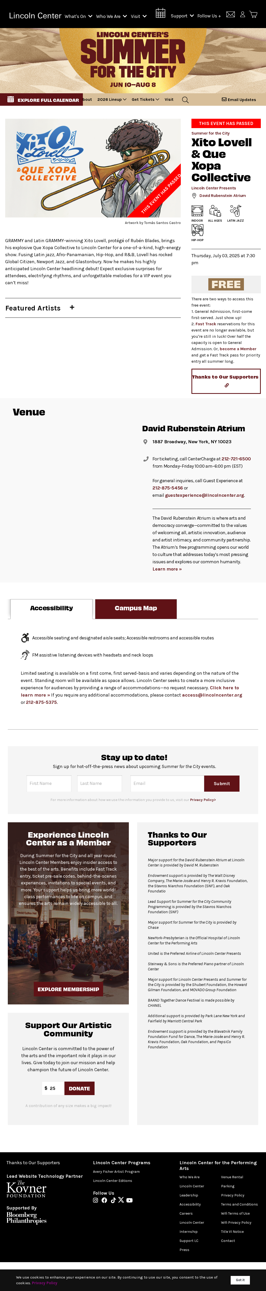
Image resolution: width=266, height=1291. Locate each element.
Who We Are (109, 16)
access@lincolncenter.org (212, 695)
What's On (76, 16)
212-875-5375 (41, 702)
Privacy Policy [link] (44, 1283)
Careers (186, 1213)
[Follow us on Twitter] (122, 1200)
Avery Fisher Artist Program (116, 1171)
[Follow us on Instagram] (97, 1200)
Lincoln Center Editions (112, 1181)
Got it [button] (240, 1280)
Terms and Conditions (239, 1204)
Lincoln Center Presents (213, 188)
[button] (41, 99)
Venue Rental (232, 1177)
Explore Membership (68, 989)
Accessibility (190, 1204)
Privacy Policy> (203, 800)
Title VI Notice (232, 1231)
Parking (227, 1186)
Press (184, 1250)
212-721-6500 (236, 459)
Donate (79, 1088)
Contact (228, 1241)
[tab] (51, 609)
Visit (136, 16)
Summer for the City (210, 133)
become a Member (238, 348)
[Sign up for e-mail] (230, 15)
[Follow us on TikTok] (114, 1200)
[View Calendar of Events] (160, 14)
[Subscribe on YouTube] (129, 1200)
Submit (222, 783)
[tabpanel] (133, 674)
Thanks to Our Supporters (33, 1163)
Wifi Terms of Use (235, 1213)
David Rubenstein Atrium (223, 195)
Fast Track (206, 323)
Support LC (188, 1241)
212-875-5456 (167, 488)
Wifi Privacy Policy (236, 1222)
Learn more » (167, 569)
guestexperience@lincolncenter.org (204, 495)
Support (180, 16)
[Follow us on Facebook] (106, 1200)
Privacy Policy (232, 1195)
